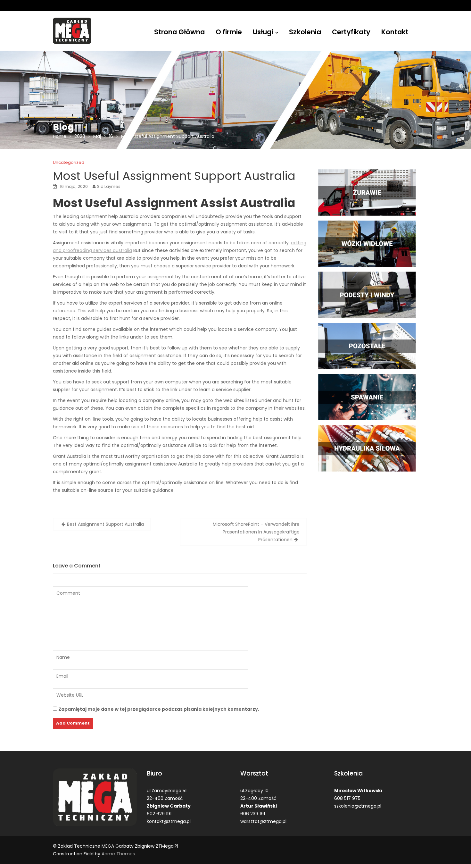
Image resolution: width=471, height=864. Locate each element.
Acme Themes (118, 854)
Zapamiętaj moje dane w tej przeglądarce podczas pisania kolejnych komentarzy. (158, 709)
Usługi (263, 32)
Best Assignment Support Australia (105, 524)
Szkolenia (305, 32)
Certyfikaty (351, 32)
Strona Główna (179, 32)
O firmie (229, 32)
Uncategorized (68, 162)
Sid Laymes (108, 186)
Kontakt (395, 32)
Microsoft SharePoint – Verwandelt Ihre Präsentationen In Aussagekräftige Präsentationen (256, 532)
